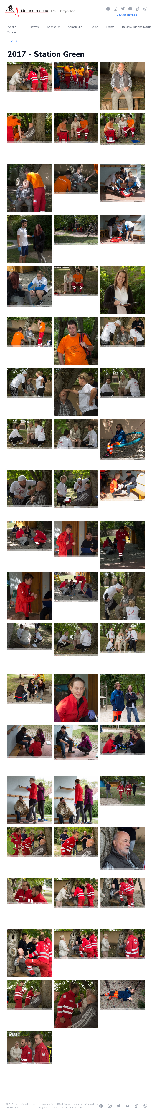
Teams (110, 27)
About (12, 27)
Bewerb (35, 27)
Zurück (12, 41)
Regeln (94, 27)
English (132, 14)
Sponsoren (53, 27)
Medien (11, 32)
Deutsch (122, 14)
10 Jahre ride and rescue (136, 27)
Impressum (76, 1107)
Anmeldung (75, 27)
